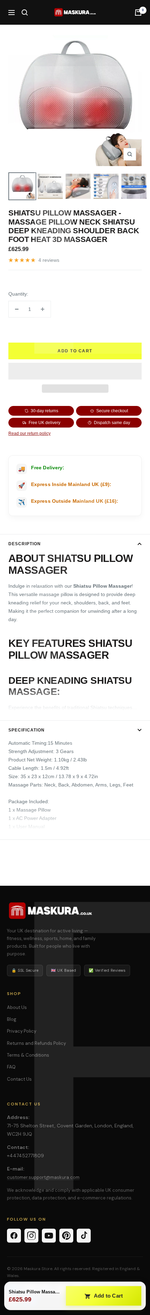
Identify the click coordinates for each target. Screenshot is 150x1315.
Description (24, 543)
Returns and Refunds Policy (36, 1043)
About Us (17, 1007)
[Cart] (138, 12)
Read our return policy (29, 433)
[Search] (25, 12)
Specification (26, 730)
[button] (75, 371)
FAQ (11, 1067)
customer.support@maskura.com (43, 1177)
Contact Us (19, 1079)
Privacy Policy (21, 1031)
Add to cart (75, 351)
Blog (11, 1019)
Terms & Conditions (28, 1055)
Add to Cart (108, 1296)
